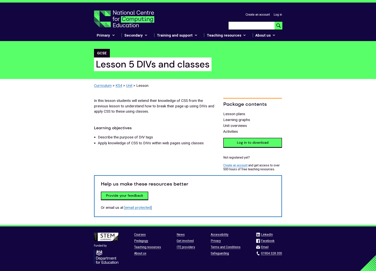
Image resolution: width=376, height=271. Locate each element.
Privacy (216, 241)
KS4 (119, 85)
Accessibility (220, 234)
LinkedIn (267, 234)
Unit (129, 85)
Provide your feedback (124, 195)
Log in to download (252, 142)
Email (264, 247)
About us (140, 253)
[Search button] (278, 26)
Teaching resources (147, 247)
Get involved (185, 241)
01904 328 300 (271, 253)
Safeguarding (220, 253)
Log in (278, 14)
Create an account (258, 14)
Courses (140, 234)
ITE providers (186, 247)
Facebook (268, 241)
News (181, 234)
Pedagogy (141, 241)
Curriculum (103, 85)
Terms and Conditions (225, 247)
